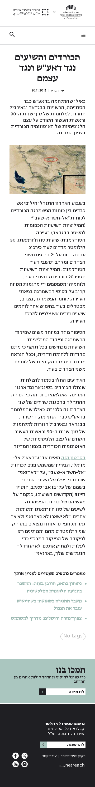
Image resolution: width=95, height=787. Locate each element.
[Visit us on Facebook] (16, 757)
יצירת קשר (49, 756)
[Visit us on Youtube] (16, 765)
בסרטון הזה (73, 457)
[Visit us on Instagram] (24, 765)
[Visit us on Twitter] (24, 757)
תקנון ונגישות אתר (73, 756)
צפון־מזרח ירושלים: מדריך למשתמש (46, 618)
